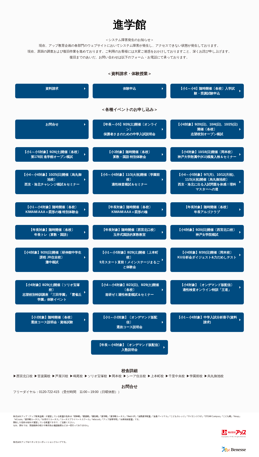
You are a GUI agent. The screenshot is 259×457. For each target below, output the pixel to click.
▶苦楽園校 (42, 376)
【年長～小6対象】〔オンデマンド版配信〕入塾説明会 (129, 347)
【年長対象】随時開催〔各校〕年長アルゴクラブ (207, 209)
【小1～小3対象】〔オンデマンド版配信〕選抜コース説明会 (129, 322)
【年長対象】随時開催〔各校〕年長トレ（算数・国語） (52, 232)
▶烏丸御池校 (214, 376)
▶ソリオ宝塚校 (95, 376)
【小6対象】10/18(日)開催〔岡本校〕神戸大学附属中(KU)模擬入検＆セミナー (207, 154)
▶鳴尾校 (76, 376)
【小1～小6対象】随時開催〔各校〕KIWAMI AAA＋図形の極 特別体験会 (52, 209)
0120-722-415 (49, 392)
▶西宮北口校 (23, 376)
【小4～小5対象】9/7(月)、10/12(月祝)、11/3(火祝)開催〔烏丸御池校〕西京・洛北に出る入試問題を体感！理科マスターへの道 (207, 182)
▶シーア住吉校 (134, 376)
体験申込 (129, 88)
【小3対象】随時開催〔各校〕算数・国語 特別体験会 (130, 154)
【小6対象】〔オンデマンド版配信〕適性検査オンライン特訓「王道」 (207, 287)
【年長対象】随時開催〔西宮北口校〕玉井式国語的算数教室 (129, 232)
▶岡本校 (115, 376)
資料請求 (52, 88)
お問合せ (52, 124)
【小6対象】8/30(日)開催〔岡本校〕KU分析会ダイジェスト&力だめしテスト (207, 255)
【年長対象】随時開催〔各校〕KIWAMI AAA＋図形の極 (129, 209)
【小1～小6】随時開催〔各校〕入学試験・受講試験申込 (207, 91)
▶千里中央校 (175, 376)
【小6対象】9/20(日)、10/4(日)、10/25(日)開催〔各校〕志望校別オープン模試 (207, 129)
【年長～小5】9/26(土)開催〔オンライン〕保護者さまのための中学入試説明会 (129, 129)
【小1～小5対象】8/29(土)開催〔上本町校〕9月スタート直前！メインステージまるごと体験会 (130, 260)
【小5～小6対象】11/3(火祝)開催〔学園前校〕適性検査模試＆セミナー (129, 179)
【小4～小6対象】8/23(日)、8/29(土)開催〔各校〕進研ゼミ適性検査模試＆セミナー (129, 289)
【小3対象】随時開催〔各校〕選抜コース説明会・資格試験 (52, 320)
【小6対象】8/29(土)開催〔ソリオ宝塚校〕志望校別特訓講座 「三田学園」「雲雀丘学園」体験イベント (52, 292)
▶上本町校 (156, 376)
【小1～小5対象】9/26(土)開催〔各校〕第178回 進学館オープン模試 (52, 154)
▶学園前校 (194, 376)
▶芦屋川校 (60, 376)
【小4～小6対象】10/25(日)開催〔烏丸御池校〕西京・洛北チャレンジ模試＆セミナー (52, 179)
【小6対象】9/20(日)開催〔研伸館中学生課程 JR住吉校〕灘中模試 (52, 257)
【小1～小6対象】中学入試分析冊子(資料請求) (207, 320)
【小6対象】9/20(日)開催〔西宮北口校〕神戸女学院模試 (207, 232)
